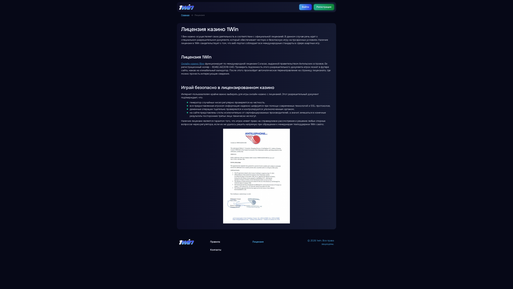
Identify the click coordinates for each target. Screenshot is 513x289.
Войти (305, 6)
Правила (215, 241)
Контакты (215, 249)
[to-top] (470, 281)
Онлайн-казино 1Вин (192, 63)
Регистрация (323, 6)
